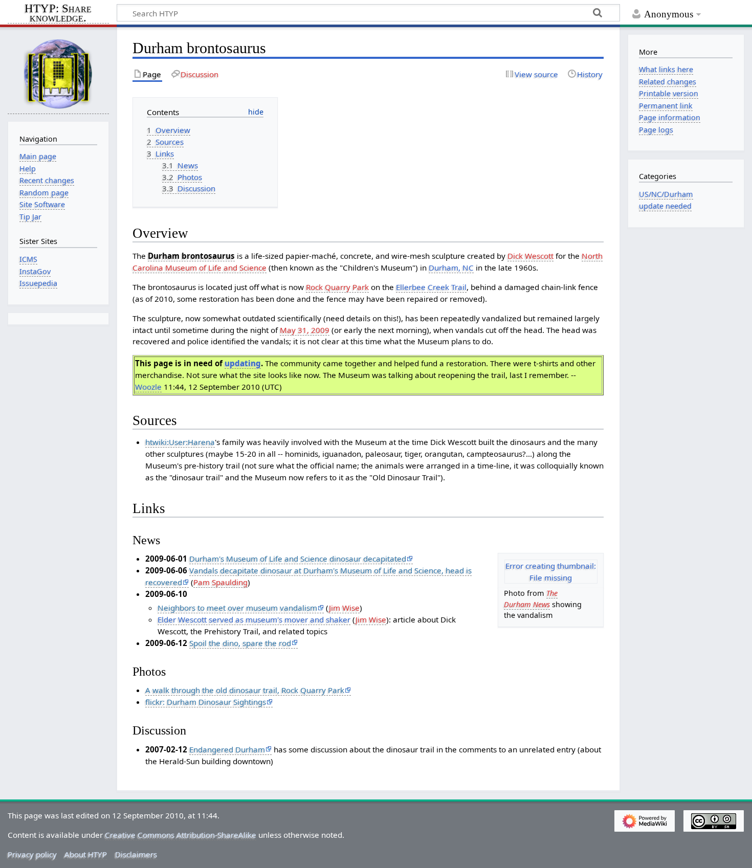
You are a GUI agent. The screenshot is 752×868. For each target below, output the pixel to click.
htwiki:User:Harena (180, 442)
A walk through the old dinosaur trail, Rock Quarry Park (244, 690)
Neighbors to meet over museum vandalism (237, 608)
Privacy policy (32, 854)
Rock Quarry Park (337, 287)
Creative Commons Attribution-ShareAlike (180, 835)
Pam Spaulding (220, 582)
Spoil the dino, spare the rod (240, 643)
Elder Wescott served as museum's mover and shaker (254, 619)
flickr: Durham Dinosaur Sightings (205, 702)
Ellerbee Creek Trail (431, 287)
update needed (665, 206)
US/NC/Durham (666, 194)
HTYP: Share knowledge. (58, 14)
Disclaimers (136, 854)
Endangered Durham (227, 749)
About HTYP (85, 854)
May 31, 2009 (304, 330)
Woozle (148, 387)
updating (243, 363)
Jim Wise (344, 608)
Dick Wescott (530, 256)
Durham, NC (451, 267)
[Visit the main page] (58, 73)
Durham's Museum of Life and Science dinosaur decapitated (297, 558)
